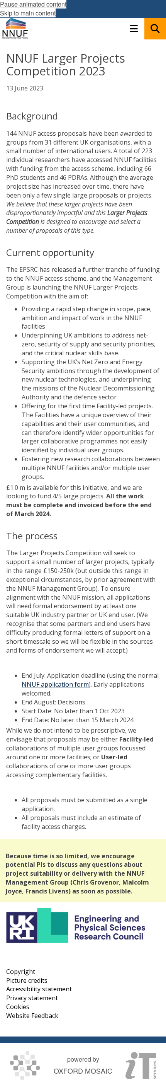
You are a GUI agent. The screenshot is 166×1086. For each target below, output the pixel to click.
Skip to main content (28, 13)
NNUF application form (55, 684)
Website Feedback (32, 1015)
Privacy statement (32, 998)
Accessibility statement (39, 989)
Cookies (17, 1006)
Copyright (20, 971)
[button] (133, 28)
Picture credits (26, 980)
